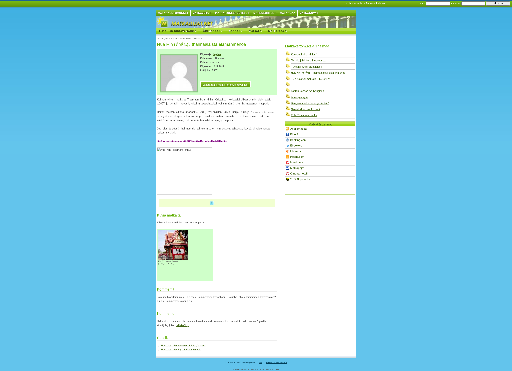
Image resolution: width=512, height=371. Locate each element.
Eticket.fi (295, 151)
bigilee (217, 54)
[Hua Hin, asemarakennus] (173, 259)
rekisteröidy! (182, 325)
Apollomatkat (298, 128)
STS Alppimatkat (300, 179)
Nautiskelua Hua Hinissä (305, 109)
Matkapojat (297, 167)
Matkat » (255, 30)
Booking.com (298, 139)
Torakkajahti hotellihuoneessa (308, 60)
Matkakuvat (309, 13)
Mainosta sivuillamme (276, 362)
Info (260, 362)
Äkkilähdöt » (213, 30)
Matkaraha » (277, 30)
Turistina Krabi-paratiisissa (306, 66)
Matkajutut (202, 13)
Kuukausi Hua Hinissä (304, 54)
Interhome (296, 162)
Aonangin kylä (299, 97)
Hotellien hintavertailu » (178, 30)
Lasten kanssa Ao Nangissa (307, 90)
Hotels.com (297, 156)
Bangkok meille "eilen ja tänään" (310, 103)
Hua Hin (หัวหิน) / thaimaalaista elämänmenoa (318, 72)
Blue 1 (294, 134)
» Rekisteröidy (354, 2)
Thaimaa (196, 38)
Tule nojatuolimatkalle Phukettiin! (310, 78)
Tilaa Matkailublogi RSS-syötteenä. (181, 349)
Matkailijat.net (163, 38)
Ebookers (296, 145)
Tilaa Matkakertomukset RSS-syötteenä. (183, 345)
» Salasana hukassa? (375, 2)
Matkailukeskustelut (232, 13)
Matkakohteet (264, 13)
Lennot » (236, 30)
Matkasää (287, 13)
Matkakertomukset (173, 13)
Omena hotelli (299, 173)
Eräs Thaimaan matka (304, 115)
